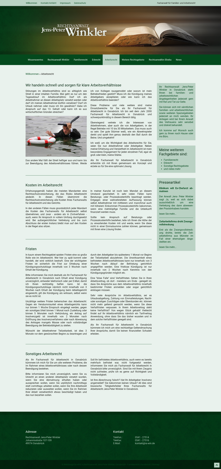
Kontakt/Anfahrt (48, 3)
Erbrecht (96, 59)
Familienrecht (80, 59)
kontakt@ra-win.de (145, 443)
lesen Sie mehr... (167, 213)
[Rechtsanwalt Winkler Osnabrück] (84, 30)
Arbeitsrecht (111, 59)
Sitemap (156, 464)
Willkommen (31, 3)
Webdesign (69, 464)
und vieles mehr (172, 169)
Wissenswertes (35, 59)
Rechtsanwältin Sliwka (160, 59)
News (179, 59)
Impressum (65, 3)
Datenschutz (80, 3)
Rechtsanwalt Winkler (58, 59)
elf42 (79, 464)
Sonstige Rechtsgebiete (176, 166)
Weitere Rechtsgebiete (133, 59)
